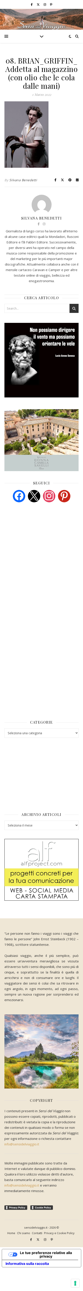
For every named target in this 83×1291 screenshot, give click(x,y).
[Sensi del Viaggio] (41, 19)
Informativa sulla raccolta (27, 1263)
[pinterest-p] (51, 4)
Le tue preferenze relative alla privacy (46, 1254)
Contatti (37, 1233)
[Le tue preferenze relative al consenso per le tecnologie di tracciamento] (75, 1283)
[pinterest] (64, 495)
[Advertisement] (37, 539)
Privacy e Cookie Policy (59, 1233)
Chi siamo (23, 1233)
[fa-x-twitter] (38, 4)
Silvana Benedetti (23, 180)
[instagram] (45, 4)
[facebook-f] (32, 4)
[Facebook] (19, 495)
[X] (34, 495)
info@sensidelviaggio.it (21, 1144)
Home (11, 1233)
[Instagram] (49, 495)
